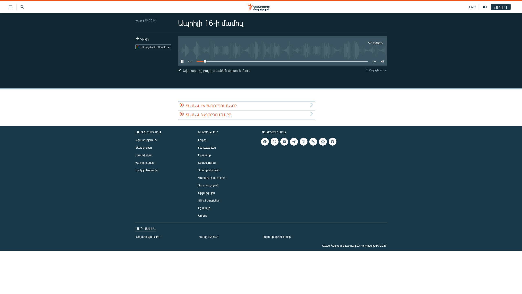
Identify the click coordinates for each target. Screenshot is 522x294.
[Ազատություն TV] (485, 7)
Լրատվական (143, 155)
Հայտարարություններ (277, 236)
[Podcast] (323, 142)
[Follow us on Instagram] (303, 142)
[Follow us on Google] (332, 142)
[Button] (142, 39)
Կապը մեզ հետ (208, 236)
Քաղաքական (207, 147)
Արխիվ (202, 215)
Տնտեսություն (207, 162)
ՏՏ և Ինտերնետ (208, 200)
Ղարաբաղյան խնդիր (211, 177)
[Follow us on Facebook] (265, 142)
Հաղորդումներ (144, 162)
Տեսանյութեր (143, 147)
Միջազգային (206, 193)
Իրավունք (204, 155)
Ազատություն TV (146, 140)
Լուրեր (202, 140)
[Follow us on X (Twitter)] (274, 142)
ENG (472, 7)
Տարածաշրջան (208, 185)
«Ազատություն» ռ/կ (147, 236)
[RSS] (313, 142)
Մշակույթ (204, 208)
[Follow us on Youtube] (284, 142)
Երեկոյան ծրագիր (146, 170)
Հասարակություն (209, 170)
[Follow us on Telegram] (294, 142)
